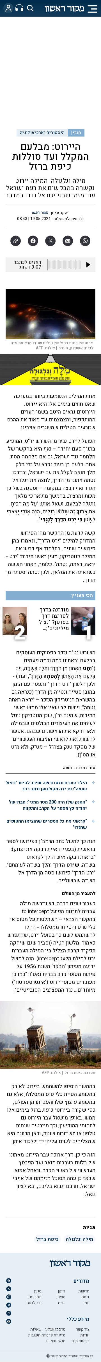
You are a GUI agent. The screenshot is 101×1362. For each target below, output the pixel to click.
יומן (86, 1303)
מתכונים (35, 1297)
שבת (61, 1303)
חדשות (83, 1291)
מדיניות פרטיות (53, 1335)
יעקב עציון (59, 213)
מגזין (76, 132)
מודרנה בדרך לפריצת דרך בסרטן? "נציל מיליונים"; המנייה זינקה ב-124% (53, 619)
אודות (84, 1335)
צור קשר (82, 1329)
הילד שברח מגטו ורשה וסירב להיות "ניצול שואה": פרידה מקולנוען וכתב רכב (46, 785)
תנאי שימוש (55, 1341)
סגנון (38, 1291)
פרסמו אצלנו (55, 1329)
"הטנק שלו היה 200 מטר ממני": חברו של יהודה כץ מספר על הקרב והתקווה (48, 805)
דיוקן (61, 1291)
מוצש (61, 1297)
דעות (85, 1297)
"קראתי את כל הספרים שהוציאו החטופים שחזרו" (46, 824)
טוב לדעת (34, 1303)
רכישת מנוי (80, 1341)
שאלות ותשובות (35, 1332)
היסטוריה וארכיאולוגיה (42, 132)
